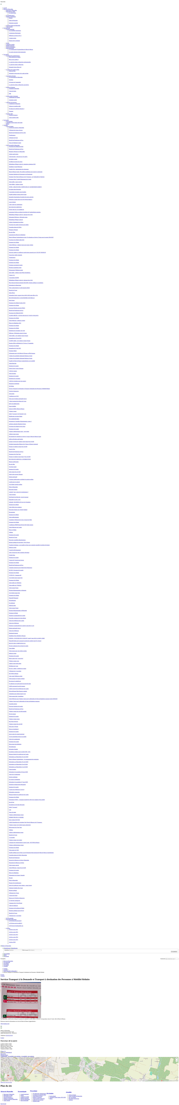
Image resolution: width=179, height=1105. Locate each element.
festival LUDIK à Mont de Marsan (16, 408)
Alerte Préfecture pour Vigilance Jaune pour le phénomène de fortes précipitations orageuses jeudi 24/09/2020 (33, 698)
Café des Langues (13, 371)
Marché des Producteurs (14, 857)
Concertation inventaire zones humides (17, 192)
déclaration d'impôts (13, 749)
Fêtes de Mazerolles (13, 487)
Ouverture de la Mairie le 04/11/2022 (17, 426)
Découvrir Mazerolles (8, 9)
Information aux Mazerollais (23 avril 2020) (18, 756)
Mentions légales (4, 1055)
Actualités (5, 125)
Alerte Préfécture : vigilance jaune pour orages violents (21, 245)
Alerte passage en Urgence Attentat (16, 678)
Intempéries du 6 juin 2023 (15, 348)
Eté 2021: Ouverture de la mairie (16, 570)
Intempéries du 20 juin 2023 (15, 338)
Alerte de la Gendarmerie (14, 774)
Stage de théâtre (12, 406)
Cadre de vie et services (11, 102)
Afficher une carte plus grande (6, 1082)
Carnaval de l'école (13, 895)
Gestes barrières (12, 769)
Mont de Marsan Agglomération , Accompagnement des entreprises (24, 759)
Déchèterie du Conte (13, 666)
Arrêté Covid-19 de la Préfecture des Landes (19, 688)
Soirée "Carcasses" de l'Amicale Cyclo (17, 413)
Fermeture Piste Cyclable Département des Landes (20, 179)
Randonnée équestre (13, 633)
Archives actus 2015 (13, 939)
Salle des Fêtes (12, 71)
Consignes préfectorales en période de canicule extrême (21, 479)
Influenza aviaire (12, 547)
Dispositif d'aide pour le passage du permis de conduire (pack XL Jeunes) (25, 640)
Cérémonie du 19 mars (14, 893)
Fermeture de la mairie (14, 429)
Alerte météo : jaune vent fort (15, 181)
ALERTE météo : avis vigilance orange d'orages (19, 340)
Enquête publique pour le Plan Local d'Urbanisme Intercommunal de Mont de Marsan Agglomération (31, 852)
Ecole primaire (9, 121)
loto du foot (11, 802)
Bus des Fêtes (12, 232)
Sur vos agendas (9, 918)
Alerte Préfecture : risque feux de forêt (17, 867)
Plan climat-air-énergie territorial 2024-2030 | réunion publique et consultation (26, 282)
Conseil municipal (10, 29)
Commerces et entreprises (14, 103)
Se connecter (174, 951)
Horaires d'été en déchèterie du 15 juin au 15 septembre (21, 343)
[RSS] (5, 955)
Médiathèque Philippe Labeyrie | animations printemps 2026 (22, 164)
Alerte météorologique (14, 517)
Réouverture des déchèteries (15, 744)
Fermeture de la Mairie (14, 242)
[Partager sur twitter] (1, 1026)
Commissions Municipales (15, 33)
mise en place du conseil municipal (16, 734)
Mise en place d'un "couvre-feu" (16, 658)
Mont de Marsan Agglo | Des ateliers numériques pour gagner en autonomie (25, 171)
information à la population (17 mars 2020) (18, 782)
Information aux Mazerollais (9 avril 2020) (18, 764)
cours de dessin (12, 202)
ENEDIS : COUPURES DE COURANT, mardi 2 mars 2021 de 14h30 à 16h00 (27, 638)
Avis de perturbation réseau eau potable (17, 736)
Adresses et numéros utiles (15, 106)
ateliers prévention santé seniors (16, 439)
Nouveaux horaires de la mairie (16, 706)
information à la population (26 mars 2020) (18, 772)
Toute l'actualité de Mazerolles (13, 145)
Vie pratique (6, 54)
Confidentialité (4, 1056)
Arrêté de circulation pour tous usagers (17, 381)
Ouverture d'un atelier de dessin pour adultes (19, 224)
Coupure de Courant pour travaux (16, 560)
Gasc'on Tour (12, 449)
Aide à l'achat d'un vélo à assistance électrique (19, 552)
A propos (3, 976)
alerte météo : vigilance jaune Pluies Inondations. (19, 272)
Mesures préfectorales (14, 461)
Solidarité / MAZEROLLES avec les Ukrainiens (19, 502)
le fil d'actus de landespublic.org (16, 925)
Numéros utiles (9, 113)
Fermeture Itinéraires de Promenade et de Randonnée (20, 174)
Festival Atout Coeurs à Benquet (16, 368)
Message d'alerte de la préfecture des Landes (19, 754)
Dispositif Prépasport (13, 598)
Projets (7, 43)
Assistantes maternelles (14, 88)
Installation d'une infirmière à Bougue (17, 635)
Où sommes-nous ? (10, 15)
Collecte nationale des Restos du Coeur (17, 401)
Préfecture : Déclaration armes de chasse (18, 333)
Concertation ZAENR (14, 277)
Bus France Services (13, 721)
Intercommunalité (10, 48)
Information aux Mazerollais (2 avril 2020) (18, 767)
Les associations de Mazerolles (16, 77)
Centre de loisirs (12, 91)
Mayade (11, 877)
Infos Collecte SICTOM (14, 819)
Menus (7, 123)
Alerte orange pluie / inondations (16, 696)
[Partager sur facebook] (1, 1028)
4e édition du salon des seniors (15, 161)
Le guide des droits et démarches (16, 64)
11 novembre (12, 837)
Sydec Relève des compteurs (15, 507)
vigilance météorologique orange (16, 832)
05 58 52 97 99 (9, 1035)
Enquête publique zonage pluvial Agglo (17, 194)
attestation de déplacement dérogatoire (17, 784)
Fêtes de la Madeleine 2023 (15, 323)
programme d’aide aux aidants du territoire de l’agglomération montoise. (25, 212)
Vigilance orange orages (14, 719)
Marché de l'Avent (13, 290)
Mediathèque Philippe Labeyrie (16, 219)
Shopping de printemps (14, 383)
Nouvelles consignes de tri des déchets (17, 618)
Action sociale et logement (12, 96)
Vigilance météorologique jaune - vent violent (19, 431)
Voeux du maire (12, 812)
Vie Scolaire (6, 120)
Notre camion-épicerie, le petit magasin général (19, 287)
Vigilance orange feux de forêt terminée (17, 711)
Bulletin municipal (10, 45)
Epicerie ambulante (13, 777)
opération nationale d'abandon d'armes (17, 424)
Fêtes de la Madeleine (14, 872)
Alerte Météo (12, 648)
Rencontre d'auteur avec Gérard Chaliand (18, 509)
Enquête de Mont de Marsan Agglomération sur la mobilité (22, 361)
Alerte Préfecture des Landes (15, 527)
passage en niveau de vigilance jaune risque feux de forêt (21, 441)
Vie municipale (6, 28)
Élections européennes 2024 (15, 267)
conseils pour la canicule (14, 482)
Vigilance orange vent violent (15, 840)
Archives (8, 928)
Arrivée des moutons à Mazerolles (16, 127)
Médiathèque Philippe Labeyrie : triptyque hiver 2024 (21, 280)
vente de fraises (12, 494)
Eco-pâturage (12, 603)
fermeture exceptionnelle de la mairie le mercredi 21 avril (21, 625)
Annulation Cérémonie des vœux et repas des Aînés (20, 519)
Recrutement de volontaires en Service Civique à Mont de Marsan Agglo (25, 436)
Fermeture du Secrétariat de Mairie (16, 908)
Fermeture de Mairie (13, 613)
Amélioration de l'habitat (14, 97)
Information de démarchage (15, 285)
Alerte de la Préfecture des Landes (16, 620)
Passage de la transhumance (15, 883)
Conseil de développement (15, 550)
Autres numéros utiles (14, 117)
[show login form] (6, 948)
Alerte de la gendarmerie (14, 739)
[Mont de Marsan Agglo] (3, 1051)
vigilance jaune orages (14, 434)
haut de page (3, 1103)
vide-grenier (11, 393)
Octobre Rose (12, 555)
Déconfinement (12, 600)
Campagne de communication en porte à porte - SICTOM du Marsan (24, 842)
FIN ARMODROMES (14, 419)
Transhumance (12, 135)
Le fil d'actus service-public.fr (15, 923)
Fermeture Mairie (13, 350)
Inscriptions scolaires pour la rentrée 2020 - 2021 (19, 751)
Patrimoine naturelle (13, 23)
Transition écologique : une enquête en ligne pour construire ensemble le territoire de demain (29, 545)
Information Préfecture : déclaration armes (18, 217)
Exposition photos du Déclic (15, 227)
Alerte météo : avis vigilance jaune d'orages (18, 335)
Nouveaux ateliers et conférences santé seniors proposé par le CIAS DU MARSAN (27, 252)
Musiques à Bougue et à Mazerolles (17, 151)
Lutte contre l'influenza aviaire (15, 676)
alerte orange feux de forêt (14, 471)
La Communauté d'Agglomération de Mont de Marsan (21, 49)
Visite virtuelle (9, 26)
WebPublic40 (9, 1052)
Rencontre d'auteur (13, 489)
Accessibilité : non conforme (14, 1056)
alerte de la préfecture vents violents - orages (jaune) (20, 885)
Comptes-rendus (12, 38)
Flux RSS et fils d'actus (11, 919)
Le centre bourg (12, 13)
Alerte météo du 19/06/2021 (15, 582)
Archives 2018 (12, 942)
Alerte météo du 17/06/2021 (15, 585)
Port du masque (12, 714)
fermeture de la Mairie (14, 504)
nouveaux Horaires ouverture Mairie (17, 308)
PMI (10, 93)
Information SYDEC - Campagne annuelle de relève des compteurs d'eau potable (27, 799)
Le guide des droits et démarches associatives (19, 84)
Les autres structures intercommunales (17, 52)
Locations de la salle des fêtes (12, 69)
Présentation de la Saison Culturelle (17, 875)
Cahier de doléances (13, 905)
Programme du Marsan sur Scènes (16, 862)
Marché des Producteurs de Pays (16, 140)
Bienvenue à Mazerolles (11, 10)
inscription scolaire (13, 159)
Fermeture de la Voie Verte (15, 454)
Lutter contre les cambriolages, (15, 204)
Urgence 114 (12, 275)
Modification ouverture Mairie (15, 416)
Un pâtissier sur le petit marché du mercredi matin (20, 683)
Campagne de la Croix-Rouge (15, 903)
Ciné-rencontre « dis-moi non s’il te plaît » (18, 156)
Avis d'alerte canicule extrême (15, 484)
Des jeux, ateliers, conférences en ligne (17, 668)
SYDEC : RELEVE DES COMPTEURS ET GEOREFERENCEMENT (25, 187)
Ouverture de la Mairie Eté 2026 (16, 146)
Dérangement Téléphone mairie (16, 270)
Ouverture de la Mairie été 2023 (16, 313)
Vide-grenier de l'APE (14, 850)
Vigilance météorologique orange (16, 814)
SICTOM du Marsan (13, 673)
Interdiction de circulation (14, 378)
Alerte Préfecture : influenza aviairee (17, 320)
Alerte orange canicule (14, 865)
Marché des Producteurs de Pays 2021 (17, 132)
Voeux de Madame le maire (15, 142)
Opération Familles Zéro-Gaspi (16, 888)
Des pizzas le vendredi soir (15, 681)
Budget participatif (13, 477)
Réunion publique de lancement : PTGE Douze (19, 542)
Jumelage (11, 79)
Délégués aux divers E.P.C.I (15, 35)
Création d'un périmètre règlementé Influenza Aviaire (20, 355)
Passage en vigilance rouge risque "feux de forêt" (20, 456)
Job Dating (11, 386)
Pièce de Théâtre (12, 529)
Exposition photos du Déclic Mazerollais (18, 855)
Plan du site (3, 1053)
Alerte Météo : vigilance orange (16, 184)
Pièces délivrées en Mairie (14, 57)
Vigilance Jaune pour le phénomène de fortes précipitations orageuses (24, 701)
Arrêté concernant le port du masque (17, 686)
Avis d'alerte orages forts (14, 593)
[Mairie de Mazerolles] (6, 945)
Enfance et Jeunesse (10, 87)
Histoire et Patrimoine (11, 16)
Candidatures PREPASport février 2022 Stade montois (21, 524)
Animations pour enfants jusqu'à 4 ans (17, 693)
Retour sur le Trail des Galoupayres (17, 898)
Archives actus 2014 (13, 937)
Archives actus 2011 (13, 929)
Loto (10, 809)
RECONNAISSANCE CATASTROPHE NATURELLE (22, 297)
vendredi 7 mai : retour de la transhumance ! (18, 492)
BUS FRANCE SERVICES (15, 207)
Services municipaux (10, 47)
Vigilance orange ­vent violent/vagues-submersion (20, 825)
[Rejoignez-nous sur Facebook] (6, 956)
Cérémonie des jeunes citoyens (16, 130)
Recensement (12, 512)
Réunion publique (13, 890)
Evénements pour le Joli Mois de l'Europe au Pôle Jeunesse (22, 353)
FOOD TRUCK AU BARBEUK (16, 209)
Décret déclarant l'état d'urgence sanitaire (18, 691)
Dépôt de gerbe (12, 605)
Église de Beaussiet (13, 20)
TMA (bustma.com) (5, 1023)
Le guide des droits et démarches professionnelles (20, 62)
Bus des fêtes (12, 464)
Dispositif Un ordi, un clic (14, 499)
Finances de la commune (14, 40)
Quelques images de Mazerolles (13, 25)
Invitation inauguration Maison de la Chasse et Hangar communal (23, 444)
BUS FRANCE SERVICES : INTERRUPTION (20, 459)
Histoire (10, 18)
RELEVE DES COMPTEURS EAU (17, 643)
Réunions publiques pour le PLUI (16, 910)
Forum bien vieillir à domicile (15, 255)
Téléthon (11, 532)
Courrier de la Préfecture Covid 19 (16, 789)
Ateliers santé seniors (13, 154)
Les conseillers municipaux (15, 30)
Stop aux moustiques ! (14, 729)
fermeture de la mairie (14, 366)
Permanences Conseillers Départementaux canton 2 (20, 421)
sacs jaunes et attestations (14, 779)
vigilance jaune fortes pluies (15, 663)
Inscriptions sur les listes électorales (16, 804)
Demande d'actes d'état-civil (15, 67)
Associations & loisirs (11, 76)
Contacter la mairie (10, 44)
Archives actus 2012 (13, 932)
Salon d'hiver (12, 292)
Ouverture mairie (12, 466)
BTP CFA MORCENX (14, 403)
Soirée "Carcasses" (13, 807)
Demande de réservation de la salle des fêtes (18, 73)
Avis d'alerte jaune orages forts (15, 577)
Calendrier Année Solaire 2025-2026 (14, 122)
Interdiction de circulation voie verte (17, 330)
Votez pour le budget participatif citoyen (18, 398)
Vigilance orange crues (14, 661)
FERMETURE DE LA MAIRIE (16, 817)
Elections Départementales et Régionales (18, 610)
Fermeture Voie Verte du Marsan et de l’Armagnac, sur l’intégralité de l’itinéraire (26, 176)
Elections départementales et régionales (17, 590)
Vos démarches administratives (13, 55)
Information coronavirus (14, 792)
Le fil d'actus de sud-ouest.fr (15, 920)
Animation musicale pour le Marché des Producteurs (20, 567)
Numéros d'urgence (13, 115)
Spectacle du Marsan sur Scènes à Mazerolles (19, 860)
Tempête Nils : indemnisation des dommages (19, 169)
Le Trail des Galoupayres (14, 900)
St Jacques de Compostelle (15, 82)
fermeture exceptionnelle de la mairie (17, 615)
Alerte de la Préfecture (14, 623)
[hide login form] (14, 948)
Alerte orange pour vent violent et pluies (18, 651)
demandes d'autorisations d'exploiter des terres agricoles (21, 197)
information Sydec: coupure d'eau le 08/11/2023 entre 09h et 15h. (23, 295)
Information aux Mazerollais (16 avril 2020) (18, 761)
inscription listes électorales (15, 189)
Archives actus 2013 (13, 934)
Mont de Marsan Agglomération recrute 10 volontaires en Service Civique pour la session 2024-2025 (31, 237)
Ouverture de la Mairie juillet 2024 (16, 239)
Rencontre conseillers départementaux (17, 540)
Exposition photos (13, 703)
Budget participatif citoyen (15, 628)
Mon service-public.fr (13, 59)
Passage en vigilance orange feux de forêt (18, 446)
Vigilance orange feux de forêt (15, 724)
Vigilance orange (12, 411)
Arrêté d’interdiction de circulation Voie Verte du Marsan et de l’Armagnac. (25, 822)
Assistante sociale (13, 100)
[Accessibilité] (6, 953)
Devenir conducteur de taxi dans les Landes (18, 645)
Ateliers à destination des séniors (16, 222)
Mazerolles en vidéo (10, 11)
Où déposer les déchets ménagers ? (16, 108)
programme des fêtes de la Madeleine (17, 234)
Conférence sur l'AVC (14, 396)
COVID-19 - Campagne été (15, 575)
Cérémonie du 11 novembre (15, 671)
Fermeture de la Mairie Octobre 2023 (17, 303)
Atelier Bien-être (12, 363)
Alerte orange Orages (13, 587)
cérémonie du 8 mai (13, 137)
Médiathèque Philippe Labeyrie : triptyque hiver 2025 (21, 214)
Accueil (5, 7)
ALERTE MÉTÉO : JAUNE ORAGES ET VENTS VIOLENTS (23, 315)
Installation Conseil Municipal (15, 166)
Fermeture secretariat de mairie (15, 265)
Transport (11, 111)
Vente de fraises (12, 373)
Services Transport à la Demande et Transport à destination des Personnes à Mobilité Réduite (29, 388)
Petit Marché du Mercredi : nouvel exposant (18, 497)
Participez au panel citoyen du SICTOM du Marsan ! (20, 199)
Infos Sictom (12, 300)
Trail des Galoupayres (14, 391)
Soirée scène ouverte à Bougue (16, 474)
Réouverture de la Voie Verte (15, 827)
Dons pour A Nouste (13, 726)
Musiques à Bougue (13, 229)
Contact (2, 1037)
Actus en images (9, 126)
